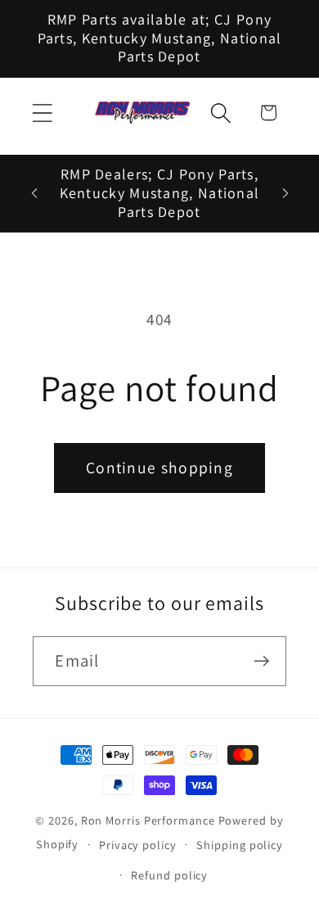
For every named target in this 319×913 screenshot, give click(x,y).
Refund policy (169, 875)
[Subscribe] (262, 661)
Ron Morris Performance (148, 820)
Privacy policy (138, 844)
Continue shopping (159, 467)
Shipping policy (239, 844)
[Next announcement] (285, 193)
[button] (42, 112)
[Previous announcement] (34, 193)
